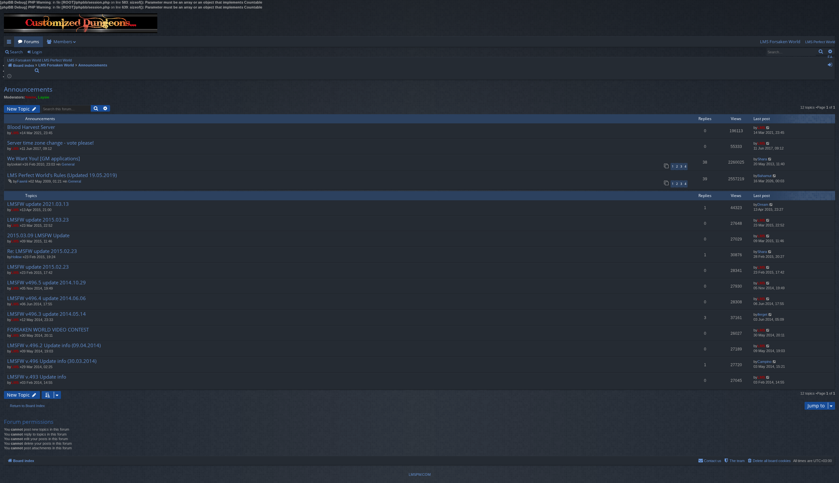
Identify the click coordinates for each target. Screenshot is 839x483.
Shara (762, 159)
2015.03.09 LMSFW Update (38, 235)
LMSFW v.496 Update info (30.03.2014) (51, 361)
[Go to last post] (768, 127)
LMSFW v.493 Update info (36, 377)
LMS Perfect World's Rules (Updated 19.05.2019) (62, 175)
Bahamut (764, 176)
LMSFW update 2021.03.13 (38, 204)
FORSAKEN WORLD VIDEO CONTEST (48, 330)
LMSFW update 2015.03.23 (38, 220)
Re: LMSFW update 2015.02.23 (42, 251)
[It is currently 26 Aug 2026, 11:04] (9, 75)
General (68, 164)
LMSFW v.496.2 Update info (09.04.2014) (54, 345)
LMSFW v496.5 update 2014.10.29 (46, 282)
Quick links (10, 43)
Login (37, 52)
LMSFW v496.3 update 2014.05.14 (46, 314)
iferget (762, 314)
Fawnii (22, 181)
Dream (762, 204)
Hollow (16, 257)
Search (16, 52)
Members (62, 42)
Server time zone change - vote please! (50, 143)
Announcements (28, 89)
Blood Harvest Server (31, 127)
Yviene (30, 97)
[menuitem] (780, 41)
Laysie (43, 97)
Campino (764, 362)
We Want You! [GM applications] (43, 158)
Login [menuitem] (831, 66)
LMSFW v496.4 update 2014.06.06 (46, 298)
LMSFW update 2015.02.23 (38, 267)
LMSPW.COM (420, 474)
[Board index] (80, 23)
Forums (31, 42)
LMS (15, 133)
